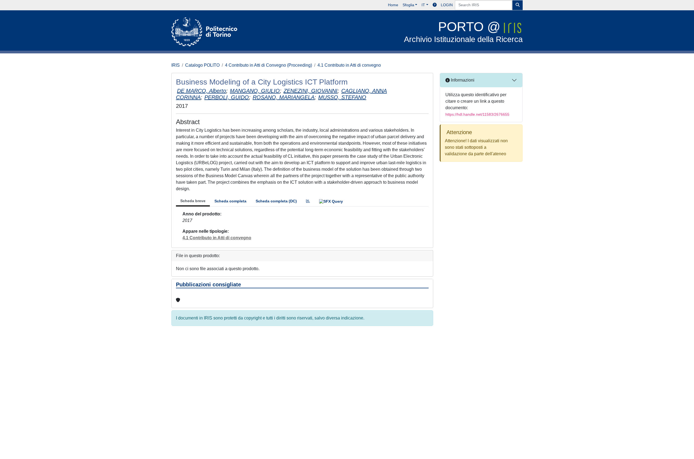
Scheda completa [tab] (230, 201)
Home (393, 5)
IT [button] (423, 5)
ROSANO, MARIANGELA (283, 97)
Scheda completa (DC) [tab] (276, 201)
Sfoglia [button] (408, 5)
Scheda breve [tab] (192, 201)
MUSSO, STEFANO (342, 97)
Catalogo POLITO (202, 65)
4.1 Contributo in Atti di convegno (349, 65)
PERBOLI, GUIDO (226, 97)
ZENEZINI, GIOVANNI (311, 91)
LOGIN (447, 5)
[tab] (307, 201)
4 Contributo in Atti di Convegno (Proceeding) (268, 65)
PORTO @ (463, 32)
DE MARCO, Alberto (201, 91)
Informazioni (462, 80)
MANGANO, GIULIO (255, 91)
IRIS (175, 65)
